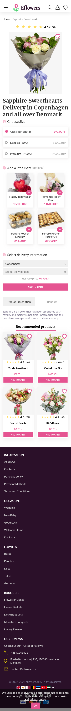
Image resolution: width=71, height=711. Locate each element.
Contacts (9, 469)
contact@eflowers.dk (23, 669)
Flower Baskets (13, 607)
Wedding (9, 507)
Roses (7, 553)
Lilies (7, 568)
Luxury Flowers (13, 629)
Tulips (7, 575)
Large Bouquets (13, 614)
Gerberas (9, 583)
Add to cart (35, 287)
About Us (10, 461)
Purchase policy (13, 476)
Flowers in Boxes (14, 599)
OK (35, 706)
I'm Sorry (9, 537)
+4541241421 (19, 652)
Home (6, 19)
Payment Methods (15, 483)
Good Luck (10, 522)
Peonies (9, 561)
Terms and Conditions (17, 491)
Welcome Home (13, 529)
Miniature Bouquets (16, 621)
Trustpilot (27, 645)
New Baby (10, 515)
